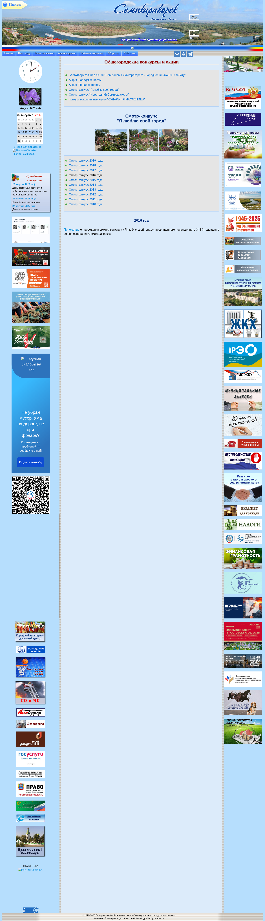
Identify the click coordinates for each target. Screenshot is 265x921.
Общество (113, 53)
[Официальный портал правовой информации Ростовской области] (30, 789)
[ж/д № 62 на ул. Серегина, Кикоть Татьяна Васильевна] (143, 140)
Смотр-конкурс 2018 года (86, 165)
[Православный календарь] (31, 841)
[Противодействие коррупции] (243, 460)
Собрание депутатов (91, 53)
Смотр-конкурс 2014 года (86, 184)
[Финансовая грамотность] (243, 557)
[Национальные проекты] (243, 119)
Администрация (66, 53)
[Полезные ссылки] (30, 818)
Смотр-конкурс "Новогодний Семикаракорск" (99, 94)
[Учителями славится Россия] (243, 268)
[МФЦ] (30, 739)
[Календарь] (30, 96)
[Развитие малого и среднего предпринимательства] (243, 487)
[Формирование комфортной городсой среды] (243, 144)
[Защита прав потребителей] (243, 582)
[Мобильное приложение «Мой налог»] (243, 538)
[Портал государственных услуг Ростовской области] (30, 758)
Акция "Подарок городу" (85, 84)
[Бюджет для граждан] (243, 510)
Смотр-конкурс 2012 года (86, 194)
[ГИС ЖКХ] (243, 376)
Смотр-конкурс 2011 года (85, 199)
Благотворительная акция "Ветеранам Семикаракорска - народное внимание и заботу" (127, 75)
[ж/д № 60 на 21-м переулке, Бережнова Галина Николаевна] (111, 140)
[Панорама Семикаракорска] (243, 65)
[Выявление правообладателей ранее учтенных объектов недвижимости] (243, 97)
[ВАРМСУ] (243, 678)
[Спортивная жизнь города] (30, 667)
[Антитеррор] (30, 712)
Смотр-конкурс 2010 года (86, 204)
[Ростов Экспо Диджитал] (243, 660)
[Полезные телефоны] (243, 443)
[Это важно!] (243, 424)
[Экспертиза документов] (30, 723)
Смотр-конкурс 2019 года (86, 160)
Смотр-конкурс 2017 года (86, 170)
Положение (71, 229)
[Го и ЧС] (30, 693)
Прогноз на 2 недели (24, 154)
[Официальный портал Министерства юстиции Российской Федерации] (30, 805)
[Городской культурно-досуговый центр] (30, 631)
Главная (8, 53)
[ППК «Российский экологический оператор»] (243, 354)
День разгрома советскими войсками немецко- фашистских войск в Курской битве (29, 191)
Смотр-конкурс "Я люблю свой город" (94, 89)
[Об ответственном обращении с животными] (243, 702)
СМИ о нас (130, 53)
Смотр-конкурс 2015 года (86, 180)
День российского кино (24, 209)
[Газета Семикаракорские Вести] (30, 773)
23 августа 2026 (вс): (24, 184)
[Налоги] (243, 524)
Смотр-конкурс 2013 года (86, 189)
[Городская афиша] (30, 649)
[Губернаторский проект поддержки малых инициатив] (243, 174)
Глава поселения (44, 53)
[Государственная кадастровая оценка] (243, 731)
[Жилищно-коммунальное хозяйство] (243, 323)
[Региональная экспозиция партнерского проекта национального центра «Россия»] (243, 635)
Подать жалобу (30, 462)
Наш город (24, 53)
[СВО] (243, 254)
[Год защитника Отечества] (243, 223)
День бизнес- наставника (26, 202)
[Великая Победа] (243, 241)
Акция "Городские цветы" (86, 79)
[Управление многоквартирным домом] (243, 291)
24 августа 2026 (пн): (24, 198)
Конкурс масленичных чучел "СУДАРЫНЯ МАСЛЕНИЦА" (107, 99)
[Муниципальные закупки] (243, 398)
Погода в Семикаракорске (27, 147)
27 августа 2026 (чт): (23, 206)
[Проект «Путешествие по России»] (243, 607)
